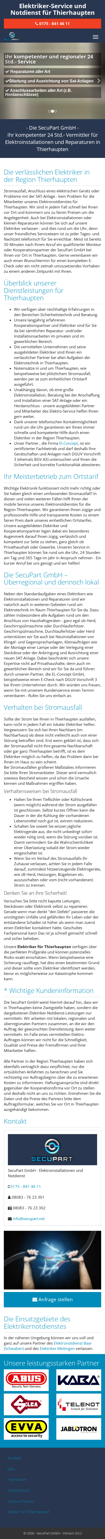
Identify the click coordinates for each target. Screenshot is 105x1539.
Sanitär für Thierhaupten (29, 1511)
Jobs (11, 1468)
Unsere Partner (21, 1501)
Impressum (17, 1479)
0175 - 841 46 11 (25, 1186)
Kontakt (14, 1457)
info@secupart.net (29, 1218)
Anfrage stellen (55, 1299)
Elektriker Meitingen (57, 1348)
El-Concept (68, 443)
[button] (8, 81)
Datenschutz (18, 1490)
